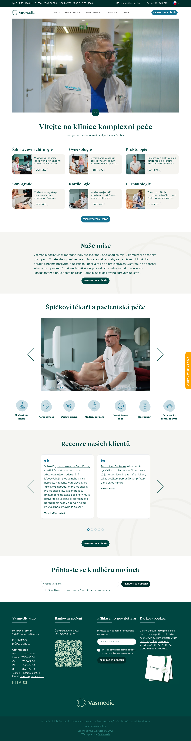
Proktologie (136, 149)
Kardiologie (79, 183)
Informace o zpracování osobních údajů (93, 721)
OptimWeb (104, 734)
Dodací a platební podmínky (56, 721)
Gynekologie (80, 149)
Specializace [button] (71, 13)
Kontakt (126, 13)
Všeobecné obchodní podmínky (133, 721)
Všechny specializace (95, 219)
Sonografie (22, 183)
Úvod (57, 13)
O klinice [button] (110, 13)
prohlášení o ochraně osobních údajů (79, 590)
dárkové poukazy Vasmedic (154, 641)
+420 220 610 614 (159, 3)
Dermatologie (138, 183)
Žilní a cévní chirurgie (32, 149)
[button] (30, 354)
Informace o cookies (95, 726)
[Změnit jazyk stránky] (176, 3)
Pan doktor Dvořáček (113, 466)
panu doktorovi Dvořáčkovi (73, 466)
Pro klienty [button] (92, 13)
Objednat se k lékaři (164, 13)
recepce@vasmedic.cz (130, 3)
